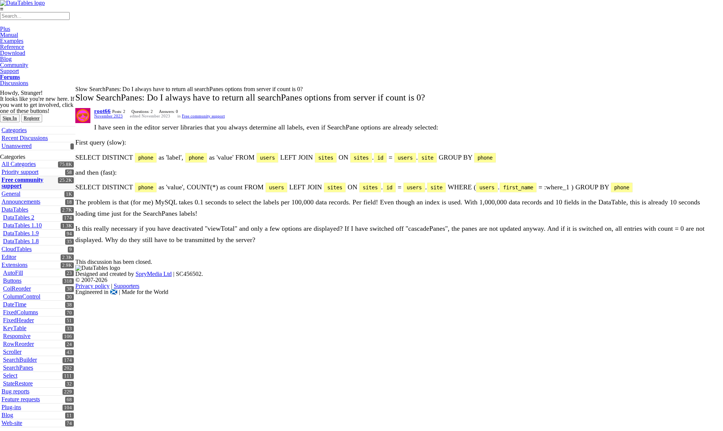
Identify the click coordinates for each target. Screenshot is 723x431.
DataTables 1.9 (21, 233)
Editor (9, 257)
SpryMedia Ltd (154, 274)
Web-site (12, 423)
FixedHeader (18, 320)
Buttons (12, 280)
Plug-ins (11, 407)
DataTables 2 (18, 217)
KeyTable (14, 328)
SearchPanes (18, 367)
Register (32, 118)
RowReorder (18, 344)
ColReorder (17, 288)
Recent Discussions (25, 138)
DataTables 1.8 (21, 241)
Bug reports (15, 391)
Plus (5, 29)
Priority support (20, 172)
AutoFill (13, 273)
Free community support (22, 183)
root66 (102, 111)
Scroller (12, 352)
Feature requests (21, 399)
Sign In (10, 118)
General (11, 193)
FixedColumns (20, 312)
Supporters (126, 286)
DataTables (15, 209)
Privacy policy (92, 286)
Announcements (21, 201)
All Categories (19, 164)
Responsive (17, 336)
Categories (14, 130)
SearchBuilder (20, 359)
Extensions (14, 265)
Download (12, 53)
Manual (9, 35)
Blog (6, 59)
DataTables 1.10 (22, 225)
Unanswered (17, 146)
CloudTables (17, 249)
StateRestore (18, 383)
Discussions (14, 83)
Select (10, 375)
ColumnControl (21, 296)
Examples (11, 41)
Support (9, 71)
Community (14, 65)
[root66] (82, 115)
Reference (12, 47)
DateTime (14, 304)
